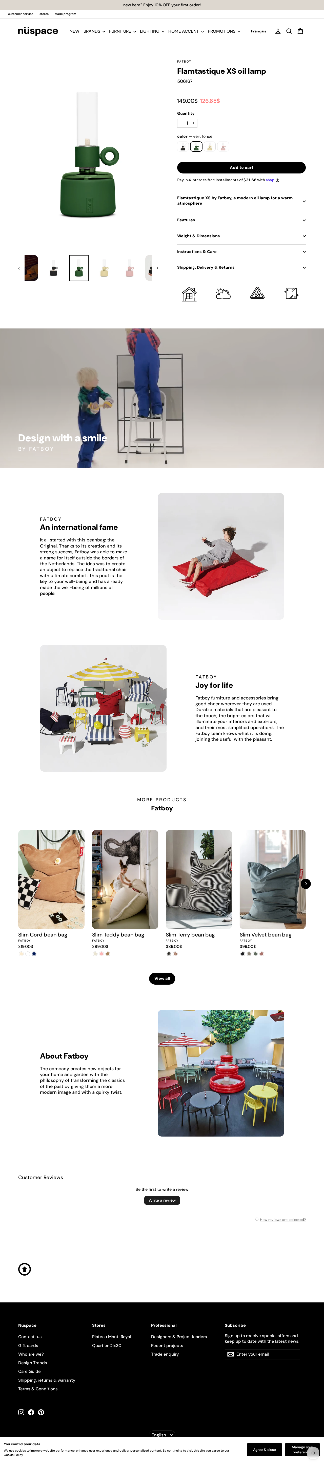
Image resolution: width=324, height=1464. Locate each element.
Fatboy (184, 62)
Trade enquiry (165, 1354)
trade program (65, 14)
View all (162, 978)
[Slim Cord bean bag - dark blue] (34, 954)
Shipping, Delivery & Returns (206, 267)
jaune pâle (209, 146)
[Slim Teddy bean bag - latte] (108, 954)
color (194, 136)
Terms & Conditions (38, 1389)
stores (44, 14)
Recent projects (167, 1345)
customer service (20, 14)
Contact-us (30, 1336)
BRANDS (92, 31)
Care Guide (29, 1371)
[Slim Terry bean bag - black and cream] (169, 954)
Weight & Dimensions (198, 236)
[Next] (306, 884)
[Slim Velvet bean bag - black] (243, 954)
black (183, 146)
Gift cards (28, 1345)
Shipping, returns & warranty (46, 1380)
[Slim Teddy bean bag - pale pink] (101, 954)
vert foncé (196, 146)
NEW (74, 31)
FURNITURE (120, 31)
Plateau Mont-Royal (111, 1336)
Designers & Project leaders (179, 1336)
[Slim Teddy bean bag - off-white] (95, 954)
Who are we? (31, 1354)
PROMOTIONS (222, 31)
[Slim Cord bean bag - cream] (21, 954)
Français (258, 31)
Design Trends (32, 1362)
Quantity (186, 113)
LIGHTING (150, 31)
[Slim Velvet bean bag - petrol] (255, 954)
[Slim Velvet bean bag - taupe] (249, 954)
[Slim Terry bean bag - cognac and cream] (175, 954)
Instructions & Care (197, 251)
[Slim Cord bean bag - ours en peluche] (28, 954)
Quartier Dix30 (107, 1345)
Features (186, 220)
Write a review (162, 1200)
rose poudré (223, 146)
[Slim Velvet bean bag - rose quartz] (262, 954)
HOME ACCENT (184, 31)
